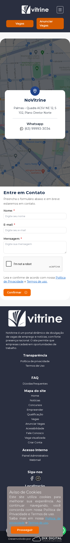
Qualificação (35, 414)
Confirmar (14, 292)
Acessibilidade (35, 428)
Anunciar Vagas (46, 23)
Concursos (35, 405)
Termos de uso (38, 523)
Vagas (20, 23)
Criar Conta (35, 442)
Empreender (35, 409)
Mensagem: (13, 238)
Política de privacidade (35, 361)
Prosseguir (25, 530)
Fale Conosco (35, 433)
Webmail (35, 459)
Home (35, 395)
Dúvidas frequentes (35, 383)
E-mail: (9, 224)
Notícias (35, 400)
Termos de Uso (35, 365)
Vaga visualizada (35, 437)
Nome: (9, 210)
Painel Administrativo (35, 455)
